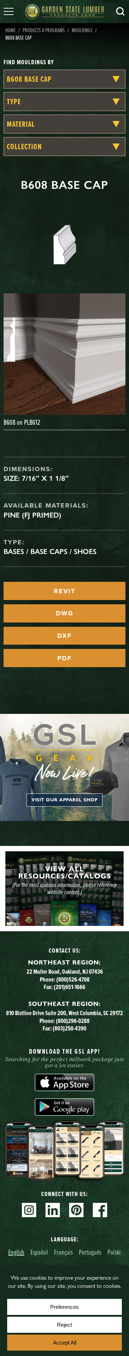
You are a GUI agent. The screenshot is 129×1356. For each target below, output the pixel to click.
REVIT (64, 591)
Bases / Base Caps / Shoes (50, 551)
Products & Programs (44, 30)
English (16, 1252)
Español (39, 1252)
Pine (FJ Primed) (32, 515)
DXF (64, 635)
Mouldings (82, 30)
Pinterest (76, 1210)
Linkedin (53, 1210)
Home (10, 30)
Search (120, 11)
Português (90, 1252)
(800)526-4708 (73, 979)
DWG (64, 613)
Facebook (100, 1210)
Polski (114, 1252)
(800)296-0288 (73, 1020)
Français (63, 1252)
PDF (64, 658)
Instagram (29, 1210)
